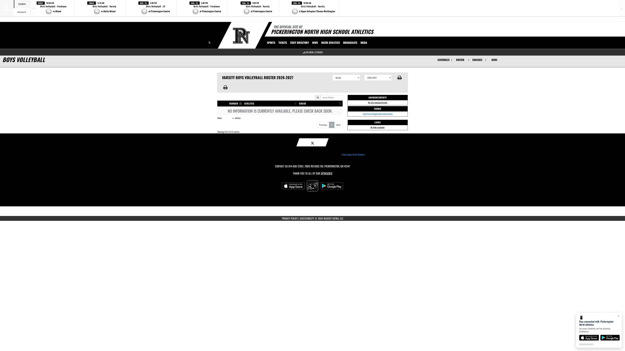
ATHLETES (249, 103)
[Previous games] (33, 8)
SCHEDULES (444, 59)
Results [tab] (22, 12)
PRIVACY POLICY (290, 218)
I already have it (586, 344)
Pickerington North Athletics (353, 154)
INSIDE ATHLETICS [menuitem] (330, 43)
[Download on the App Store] (589, 338)
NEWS (494, 59)
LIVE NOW (309, 52)
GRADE (302, 103)
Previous (323, 125)
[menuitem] (300, 43)
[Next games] (621, 8)
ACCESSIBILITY (307, 218)
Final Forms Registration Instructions (378, 114)
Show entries (229, 118)
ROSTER (460, 59)
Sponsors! (326, 173)
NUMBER (233, 103)
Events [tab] (22, 4)
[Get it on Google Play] (610, 338)
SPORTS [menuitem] (271, 43)
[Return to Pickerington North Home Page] (241, 36)
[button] (53, 8)
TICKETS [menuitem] (282, 43)
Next (338, 125)
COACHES (477, 59)
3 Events (319, 52)
